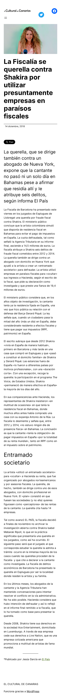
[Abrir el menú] (6, 18)
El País (46, 659)
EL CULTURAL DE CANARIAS (21, 684)
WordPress (33, 691)
